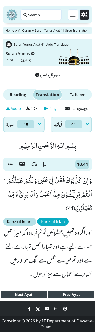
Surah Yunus (18, 53)
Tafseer (77, 94)
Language (79, 108)
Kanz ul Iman (19, 221)
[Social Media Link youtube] (47, 308)
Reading (18, 94)
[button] (10, 164)
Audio (16, 108)
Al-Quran (24, 30)
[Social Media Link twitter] (38, 308)
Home (10, 30)
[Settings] (84, 14)
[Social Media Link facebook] (30, 308)
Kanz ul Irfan (53, 221)
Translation (47, 94)
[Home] (12, 14)
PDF (33, 108)
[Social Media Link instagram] (56, 308)
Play (52, 108)
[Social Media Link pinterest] (65, 308)
